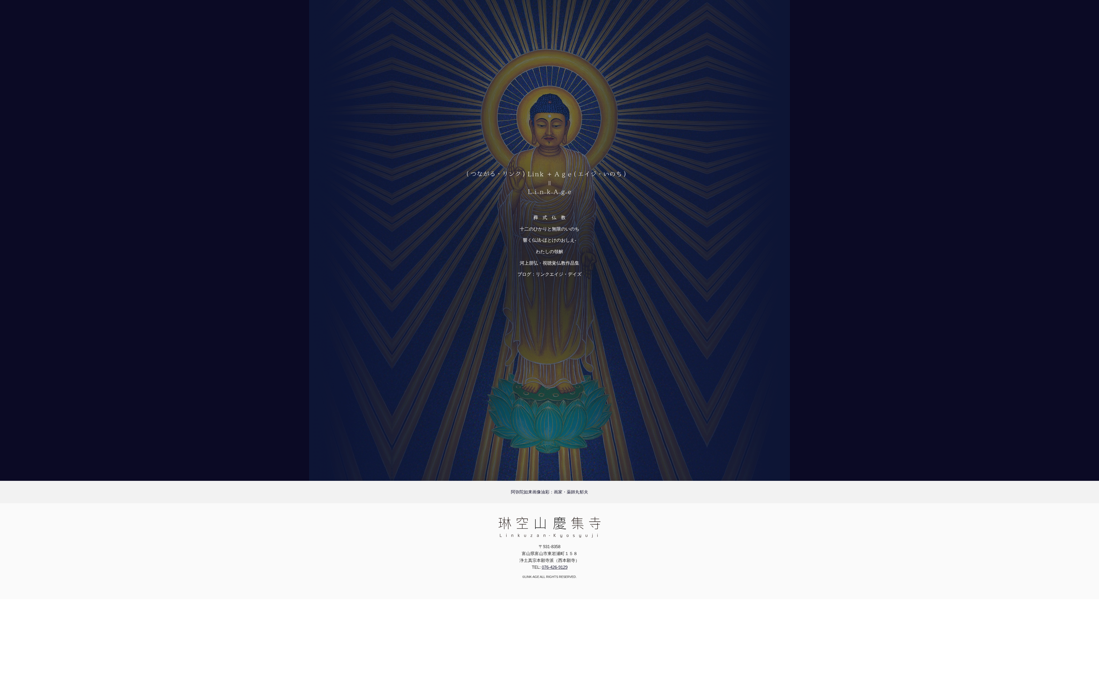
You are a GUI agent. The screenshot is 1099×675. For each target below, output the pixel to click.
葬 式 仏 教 (549, 217)
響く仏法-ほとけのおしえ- (549, 240)
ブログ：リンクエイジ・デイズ (549, 274)
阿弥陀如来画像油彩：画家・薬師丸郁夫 (549, 491)
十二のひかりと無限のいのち (549, 229)
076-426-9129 (555, 567)
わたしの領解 (549, 251)
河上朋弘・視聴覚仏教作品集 (549, 263)
